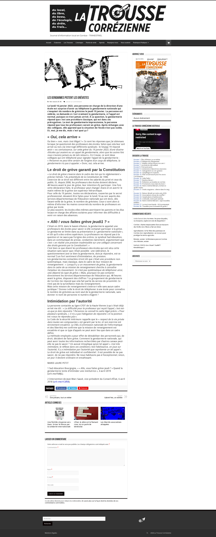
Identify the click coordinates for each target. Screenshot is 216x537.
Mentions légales (51, 533)
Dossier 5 (137, 163)
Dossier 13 (137, 173)
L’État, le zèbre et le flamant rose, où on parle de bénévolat (86, 424)
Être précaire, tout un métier (61, 397)
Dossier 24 (137, 197)
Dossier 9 (137, 169)
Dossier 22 (137, 193)
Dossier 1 (137, 160)
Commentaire (52, 447)
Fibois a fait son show (153, 227)
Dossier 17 (137, 180)
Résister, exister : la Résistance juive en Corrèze (150, 239)
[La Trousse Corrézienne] (108, 20)
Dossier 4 (137, 161)
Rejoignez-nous (112, 43)
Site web (50, 485)
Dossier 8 (137, 167)
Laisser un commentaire (74, 102)
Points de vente (91, 43)
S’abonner (57, 43)
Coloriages (79, 43)
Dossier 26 (137, 201)
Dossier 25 (137, 199)
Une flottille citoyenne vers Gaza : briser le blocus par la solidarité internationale (59, 424)
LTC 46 (59, 102)
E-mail (50, 477)
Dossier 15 (137, 174)
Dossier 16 (137, 178)
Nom (49, 469)
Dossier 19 (137, 184)
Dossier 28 (137, 206)
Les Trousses (68, 43)
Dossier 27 (137, 204)
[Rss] (147, 532)
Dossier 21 (137, 189)
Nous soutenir (125, 43)
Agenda (101, 43)
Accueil (48, 43)
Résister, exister (143, 241)
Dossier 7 (137, 165)
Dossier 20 (137, 186)
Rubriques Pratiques (140, 43)
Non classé (53, 102)
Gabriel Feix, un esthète (113, 397)
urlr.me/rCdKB (61, 381)
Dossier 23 (137, 195)
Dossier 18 (137, 182)
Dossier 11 (137, 171)
